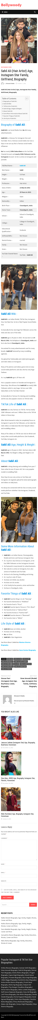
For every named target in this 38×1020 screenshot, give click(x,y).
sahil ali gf (15, 664)
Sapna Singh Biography (16, 975)
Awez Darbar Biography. (27, 650)
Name (3, 864)
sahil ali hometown (20, 666)
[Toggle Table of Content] (26, 98)
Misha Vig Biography (15, 985)
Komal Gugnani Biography (22, 997)
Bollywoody (11, 4)
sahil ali (10, 659)
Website (3, 881)
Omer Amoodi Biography (9, 970)
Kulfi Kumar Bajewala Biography (11, 992)
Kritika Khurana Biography (9, 968)
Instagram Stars (6, 67)
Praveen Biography (15, 977)
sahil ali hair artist (7, 666)
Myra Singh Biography (30, 977)
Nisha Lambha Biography (26, 990)
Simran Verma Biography (9, 990)
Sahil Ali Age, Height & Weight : (12, 108)
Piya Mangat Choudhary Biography (20, 987)
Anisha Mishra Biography (20, 973)
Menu (6, 12)
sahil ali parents (6, 669)
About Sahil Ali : (8, 111)
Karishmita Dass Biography (27, 980)
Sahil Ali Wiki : (7, 104)
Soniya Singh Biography (24, 1004)
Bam (2, 1017)
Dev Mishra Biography (24, 994)
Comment (4, 838)
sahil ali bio (26, 659)
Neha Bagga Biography (9, 980)
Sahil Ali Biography (25, 970)
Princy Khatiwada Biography (22, 1002)
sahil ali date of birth (21, 661)
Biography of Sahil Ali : (10, 101)
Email (3, 872)
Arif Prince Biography (9, 994)
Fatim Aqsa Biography (22, 999)
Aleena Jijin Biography (8, 1004)
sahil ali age (17, 659)
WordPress (30, 1015)
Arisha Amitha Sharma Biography (12, 982)
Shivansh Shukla (10, 83)
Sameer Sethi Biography (27, 968)
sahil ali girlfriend (25, 664)
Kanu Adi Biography (30, 992)
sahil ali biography (7, 661)
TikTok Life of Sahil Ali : (10, 106)
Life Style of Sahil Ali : (9, 118)
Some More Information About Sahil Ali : (15, 113)
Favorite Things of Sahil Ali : (11, 116)
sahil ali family (6, 664)
